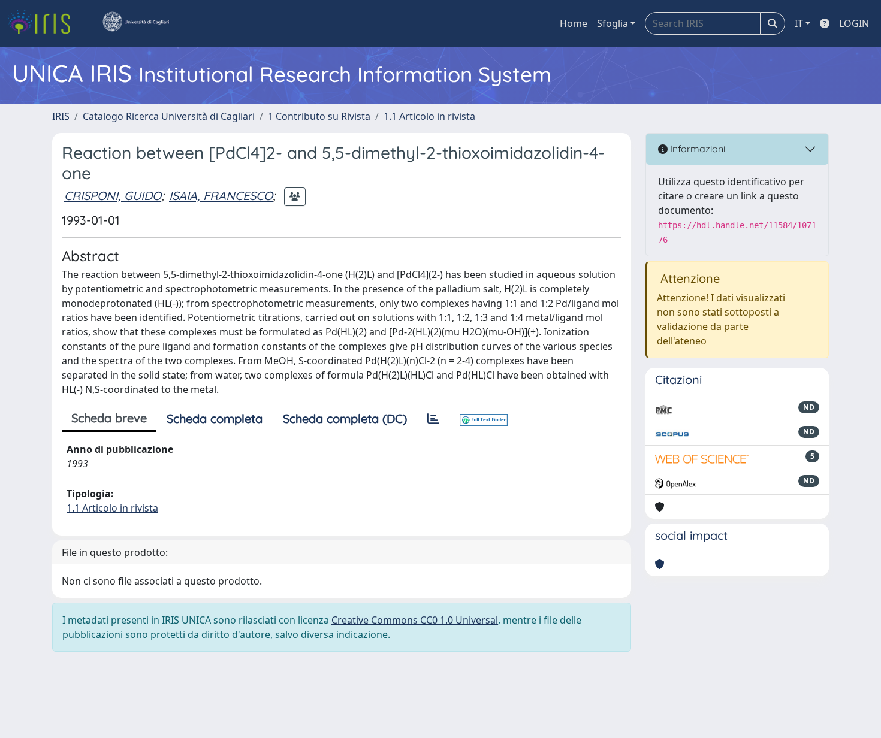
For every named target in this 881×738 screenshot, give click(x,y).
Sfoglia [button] (612, 23)
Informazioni (696, 149)
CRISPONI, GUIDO (112, 195)
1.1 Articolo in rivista (429, 116)
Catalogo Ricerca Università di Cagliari (169, 116)
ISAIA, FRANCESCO (221, 195)
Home (573, 23)
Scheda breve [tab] (109, 417)
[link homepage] (43, 23)
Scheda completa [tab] (215, 418)
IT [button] (799, 23)
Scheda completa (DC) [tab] (345, 418)
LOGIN (854, 23)
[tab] (433, 418)
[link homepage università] (135, 23)
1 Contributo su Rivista (319, 116)
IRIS (61, 116)
